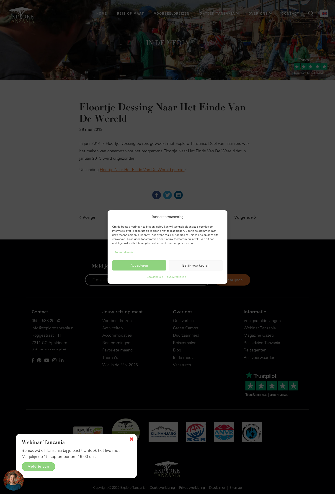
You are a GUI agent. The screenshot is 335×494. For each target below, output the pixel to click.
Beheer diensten (124, 252)
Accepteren (139, 265)
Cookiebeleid (155, 277)
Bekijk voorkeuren (195, 265)
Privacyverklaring (175, 277)
